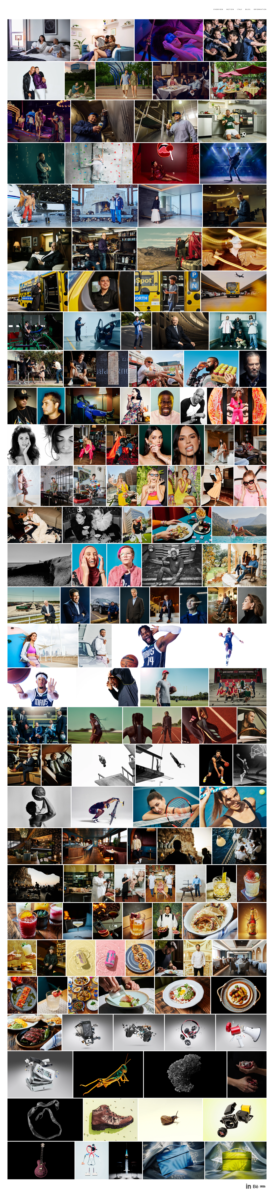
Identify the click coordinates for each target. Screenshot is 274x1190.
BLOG (247, 9)
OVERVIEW (218, 9)
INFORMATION (260, 9)
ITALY (239, 9)
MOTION (230, 9)
